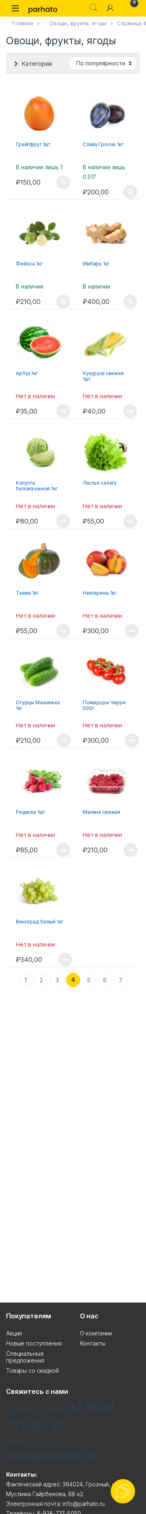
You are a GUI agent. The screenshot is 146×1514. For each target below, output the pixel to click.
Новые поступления (34, 1343)
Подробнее (53, 411)
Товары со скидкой (32, 1370)
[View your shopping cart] (127, 8)
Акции (14, 1333)
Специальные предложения (25, 1357)
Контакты (92, 1343)
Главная (22, 23)
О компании (96, 1333)
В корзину (59, 182)
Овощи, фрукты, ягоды (78, 23)
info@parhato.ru (50, 1455)
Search (93, 7)
